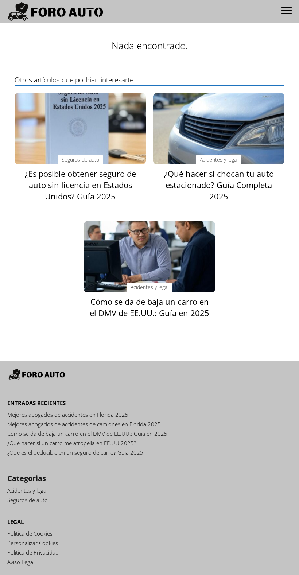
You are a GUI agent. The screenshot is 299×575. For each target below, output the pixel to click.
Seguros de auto (27, 500)
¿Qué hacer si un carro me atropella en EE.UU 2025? (71, 443)
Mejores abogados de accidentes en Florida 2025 (67, 414)
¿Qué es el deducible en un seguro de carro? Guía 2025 (75, 452)
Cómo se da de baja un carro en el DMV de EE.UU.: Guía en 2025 (87, 433)
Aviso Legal (20, 562)
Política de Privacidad (33, 552)
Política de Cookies (30, 533)
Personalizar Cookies (32, 543)
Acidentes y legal (27, 490)
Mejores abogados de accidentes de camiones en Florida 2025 (84, 424)
